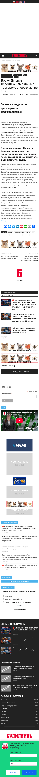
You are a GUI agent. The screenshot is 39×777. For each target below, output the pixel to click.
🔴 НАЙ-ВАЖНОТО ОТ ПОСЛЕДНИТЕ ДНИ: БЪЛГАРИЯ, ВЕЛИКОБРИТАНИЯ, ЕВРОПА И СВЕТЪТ (20, 566)
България (4, 709)
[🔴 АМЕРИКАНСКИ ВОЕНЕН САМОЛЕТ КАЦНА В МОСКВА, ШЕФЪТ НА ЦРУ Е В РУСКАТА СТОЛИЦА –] (6, 302)
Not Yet (13, 772)
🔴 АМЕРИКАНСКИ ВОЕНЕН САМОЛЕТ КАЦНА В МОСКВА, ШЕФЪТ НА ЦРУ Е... (25, 630)
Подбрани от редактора (7, 77)
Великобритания (17, 75)
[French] (24, 2)
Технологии (5, 720)
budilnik (5, 94)
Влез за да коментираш (19, 371)
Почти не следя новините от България (18, 602)
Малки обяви (5, 718)
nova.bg (3, 221)
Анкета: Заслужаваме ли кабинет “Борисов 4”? (9, 257)
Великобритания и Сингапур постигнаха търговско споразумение (29, 258)
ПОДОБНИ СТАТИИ (8, 292)
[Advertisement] (19, 24)
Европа (25, 75)
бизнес (10, 232)
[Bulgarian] (14, 2)
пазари (19, 234)
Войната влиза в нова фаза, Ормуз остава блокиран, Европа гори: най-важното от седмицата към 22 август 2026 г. (25, 318)
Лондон (12, 234)
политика (26, 234)
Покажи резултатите (19, 609)
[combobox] (13, 763)
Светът (16, 77)
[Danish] (17, 2)
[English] (21, 2)
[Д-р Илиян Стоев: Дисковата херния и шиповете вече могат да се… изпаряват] (6, 688)
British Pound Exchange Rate (20, 581)
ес (33, 232)
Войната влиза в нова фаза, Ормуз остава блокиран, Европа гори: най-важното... (25, 640)
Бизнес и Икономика (7, 75)
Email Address (7, 394)
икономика (5, 234)
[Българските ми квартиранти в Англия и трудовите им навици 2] (6, 669)
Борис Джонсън (19, 232)
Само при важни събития (13, 599)
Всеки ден (8, 596)
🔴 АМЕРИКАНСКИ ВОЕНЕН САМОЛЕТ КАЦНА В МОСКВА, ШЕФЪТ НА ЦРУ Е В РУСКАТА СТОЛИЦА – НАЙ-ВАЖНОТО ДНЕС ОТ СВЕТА (24, 304)
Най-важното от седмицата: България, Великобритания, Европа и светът (23, 330)
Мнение (3, 723)
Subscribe (29, 772)
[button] (36, 55)
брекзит (28, 232)
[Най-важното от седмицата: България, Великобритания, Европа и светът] (6, 330)
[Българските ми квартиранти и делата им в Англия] (6, 678)
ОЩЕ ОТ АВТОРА (7, 295)
